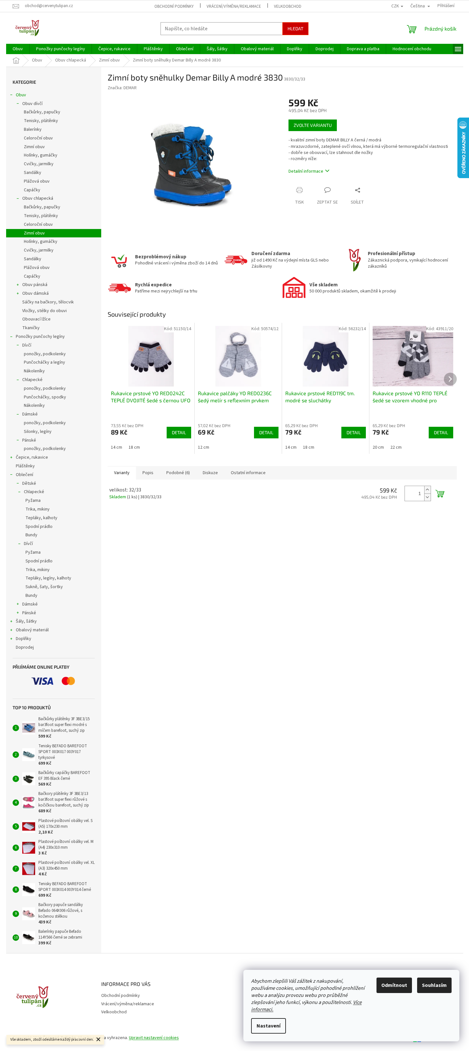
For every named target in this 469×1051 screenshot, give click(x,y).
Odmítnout (394, 985)
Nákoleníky (34, 371)
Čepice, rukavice (32, 457)
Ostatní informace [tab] (248, 473)
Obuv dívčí (32, 103)
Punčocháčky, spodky (45, 397)
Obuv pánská (34, 285)
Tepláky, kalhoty (41, 518)
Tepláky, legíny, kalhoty (48, 578)
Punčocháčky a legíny (44, 362)
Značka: (122, 88)
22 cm (396, 447)
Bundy (31, 535)
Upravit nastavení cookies (154, 1038)
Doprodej (25, 647)
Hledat (295, 28)
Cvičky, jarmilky (39, 164)
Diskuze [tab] (210, 473)
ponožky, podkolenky (45, 354)
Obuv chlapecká (37, 198)
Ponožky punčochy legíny (40, 336)
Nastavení (268, 1025)
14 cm (116, 447)
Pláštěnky (25, 466)
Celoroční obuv (38, 138)
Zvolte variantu (313, 125)
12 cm (203, 447)
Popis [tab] (147, 473)
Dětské (29, 483)
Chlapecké (32, 380)
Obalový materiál (32, 630)
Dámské (30, 414)
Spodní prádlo (39, 526)
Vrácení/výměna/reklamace (234, 6)
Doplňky (23, 638)
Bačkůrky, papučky (42, 112)
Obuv (21, 95)
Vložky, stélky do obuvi (44, 311)
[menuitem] (17, 49)
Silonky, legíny (38, 431)
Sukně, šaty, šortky (44, 587)
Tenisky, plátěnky (41, 121)
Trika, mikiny (37, 509)
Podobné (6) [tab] (178, 473)
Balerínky (33, 129)
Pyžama (33, 500)
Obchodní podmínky (174, 6)
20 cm (378, 447)
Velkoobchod (287, 6)
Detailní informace (305, 171)
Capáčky (32, 190)
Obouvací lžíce (36, 319)
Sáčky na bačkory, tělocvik (48, 302)
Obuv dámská (35, 293)
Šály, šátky (26, 621)
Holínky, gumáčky (40, 155)
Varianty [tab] (122, 473)
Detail (179, 432)
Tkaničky (31, 328)
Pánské (29, 440)
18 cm (134, 447)
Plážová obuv (37, 181)
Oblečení (24, 475)
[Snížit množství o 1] (427, 497)
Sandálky (32, 172)
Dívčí (26, 345)
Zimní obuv (34, 147)
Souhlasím (434, 985)
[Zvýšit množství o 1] (427, 489)
